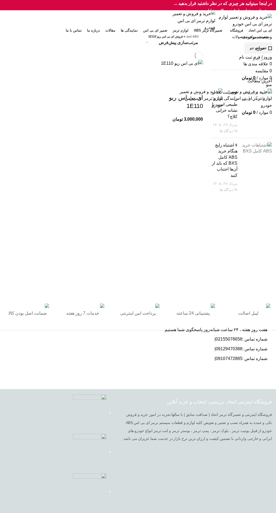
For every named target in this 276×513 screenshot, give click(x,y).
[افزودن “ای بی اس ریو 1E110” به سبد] (196, 73)
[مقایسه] (167, 73)
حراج (261, 48)
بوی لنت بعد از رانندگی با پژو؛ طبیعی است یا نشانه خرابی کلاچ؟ (224, 104)
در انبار (259, 58)
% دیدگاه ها (228, 131)
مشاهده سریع (181, 73)
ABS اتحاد (192, 36)
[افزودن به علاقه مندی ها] (196, 87)
